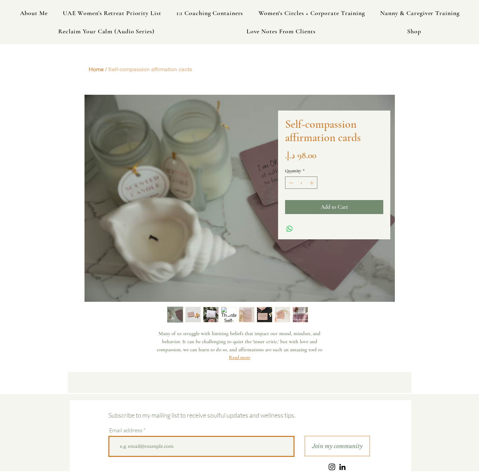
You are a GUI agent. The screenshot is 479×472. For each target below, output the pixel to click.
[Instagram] (332, 467)
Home (96, 69)
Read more (239, 357)
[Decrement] (290, 183)
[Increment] (312, 183)
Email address (125, 430)
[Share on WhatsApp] (289, 229)
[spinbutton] (301, 183)
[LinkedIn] (342, 467)
